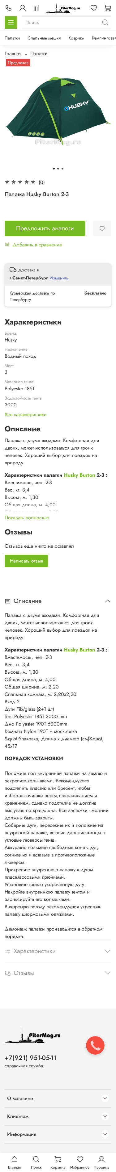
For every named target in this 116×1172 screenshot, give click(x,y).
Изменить (58, 278)
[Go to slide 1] (54, 169)
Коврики (76, 38)
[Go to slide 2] (58, 169)
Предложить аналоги (45, 228)
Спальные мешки (44, 38)
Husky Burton (79, 475)
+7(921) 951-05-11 (31, 1057)
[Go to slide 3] (62, 169)
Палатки (12, 38)
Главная (13, 53)
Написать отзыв (26, 560)
